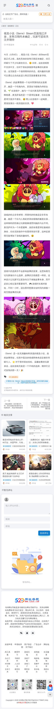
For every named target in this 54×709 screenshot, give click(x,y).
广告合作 (37, 644)
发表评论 (44, 533)
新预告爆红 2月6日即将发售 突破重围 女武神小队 (39, 474)
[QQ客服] (27, 633)
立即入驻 (46, 14)
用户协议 (28, 644)
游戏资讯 (11, 26)
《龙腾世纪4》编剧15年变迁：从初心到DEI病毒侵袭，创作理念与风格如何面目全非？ (40, 443)
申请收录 (18, 644)
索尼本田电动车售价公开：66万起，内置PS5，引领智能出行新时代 (14, 442)
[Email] (32, 633)
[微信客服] (21, 633)
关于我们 (29, 647)
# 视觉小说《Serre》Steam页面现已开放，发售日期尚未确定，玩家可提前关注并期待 (27, 382)
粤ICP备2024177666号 (36, 700)
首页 (4, 26)
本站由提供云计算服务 (32, 701)
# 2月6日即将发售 (44, 480)
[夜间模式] (50, 694)
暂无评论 (8, 490)
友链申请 (8, 644)
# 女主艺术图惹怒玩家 (20, 480)
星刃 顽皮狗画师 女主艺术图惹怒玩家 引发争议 (13, 474)
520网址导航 (23, 700)
